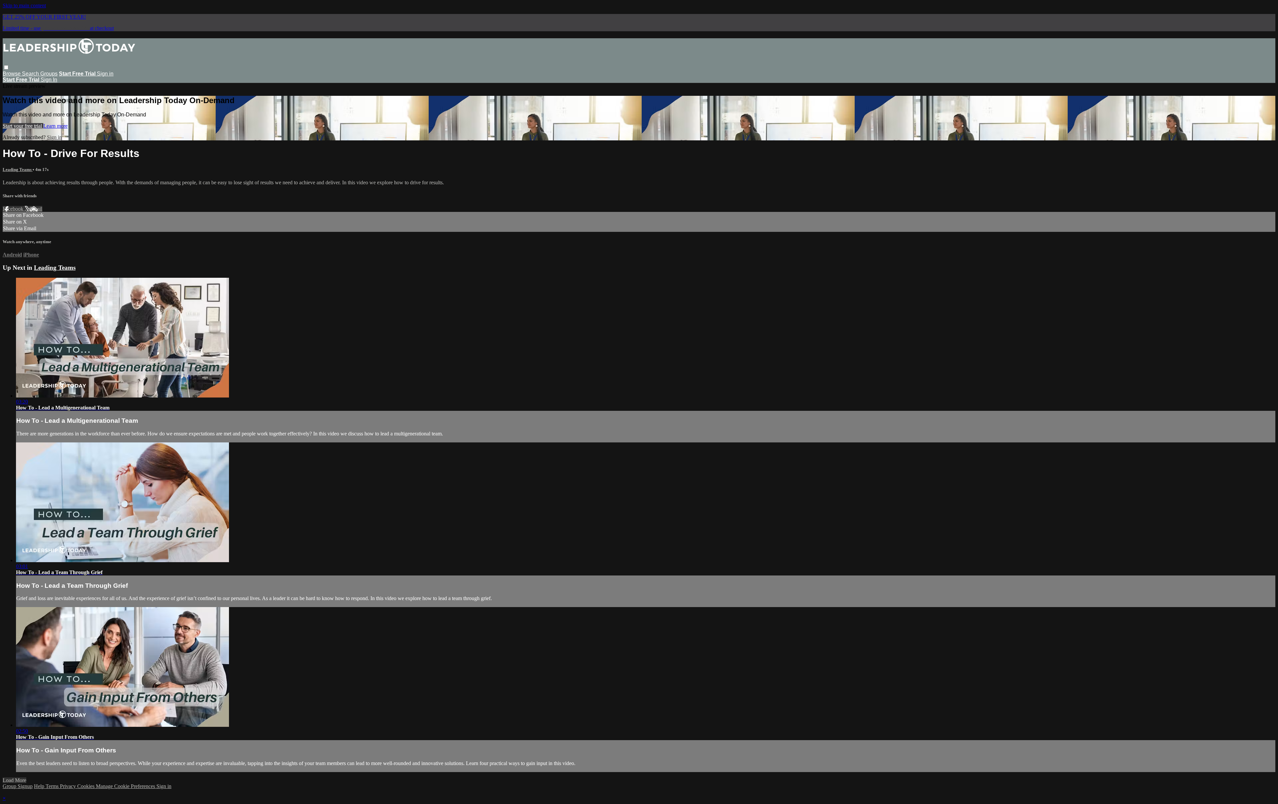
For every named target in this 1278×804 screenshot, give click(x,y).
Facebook (14, 209)
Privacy (68, 786)
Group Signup (18, 786)
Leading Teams (18, 169)
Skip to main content (24, 5)
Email (36, 209)
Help (40, 786)
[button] (6, 67)
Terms (53, 786)
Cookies (86, 786)
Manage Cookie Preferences (126, 786)
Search (31, 74)
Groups (49, 74)
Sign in (105, 74)
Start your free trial (23, 126)
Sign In (49, 79)
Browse (12, 74)
